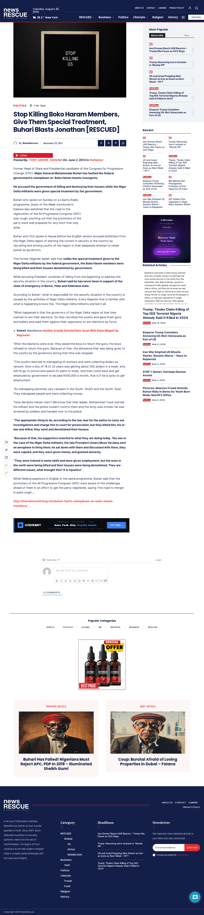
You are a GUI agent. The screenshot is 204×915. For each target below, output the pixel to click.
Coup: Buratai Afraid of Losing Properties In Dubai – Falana (147, 761)
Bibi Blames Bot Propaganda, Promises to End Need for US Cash (178, 185)
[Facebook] (101, 143)
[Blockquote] (83, 581)
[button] (196, 8)
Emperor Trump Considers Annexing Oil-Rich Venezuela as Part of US (167, 112)
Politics (19, 105)
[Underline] (66, 581)
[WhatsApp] (123, 143)
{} (97, 580)
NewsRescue (30, 143)
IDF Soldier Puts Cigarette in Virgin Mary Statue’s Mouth (179, 202)
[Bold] (57, 581)
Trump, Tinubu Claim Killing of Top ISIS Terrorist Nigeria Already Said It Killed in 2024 (168, 95)
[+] (101, 580)
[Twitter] (108, 143)
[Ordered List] (75, 581)
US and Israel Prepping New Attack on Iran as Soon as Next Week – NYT (166, 79)
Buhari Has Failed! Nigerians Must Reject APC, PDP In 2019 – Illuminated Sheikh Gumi (56, 764)
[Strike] (70, 581)
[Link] (92, 581)
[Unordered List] (79, 581)
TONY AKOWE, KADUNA (45, 160)
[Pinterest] (116, 143)
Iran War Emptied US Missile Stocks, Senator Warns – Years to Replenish (153, 203)
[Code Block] (88, 581)
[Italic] (61, 581)
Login (158, 560)
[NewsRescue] (16, 13)
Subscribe (192, 847)
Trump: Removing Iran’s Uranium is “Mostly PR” (167, 64)
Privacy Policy (182, 855)
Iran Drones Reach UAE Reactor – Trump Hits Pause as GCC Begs (168, 50)
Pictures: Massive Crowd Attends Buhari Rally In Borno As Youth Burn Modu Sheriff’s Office (166, 391)
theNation (96, 160)
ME (151, 44)
